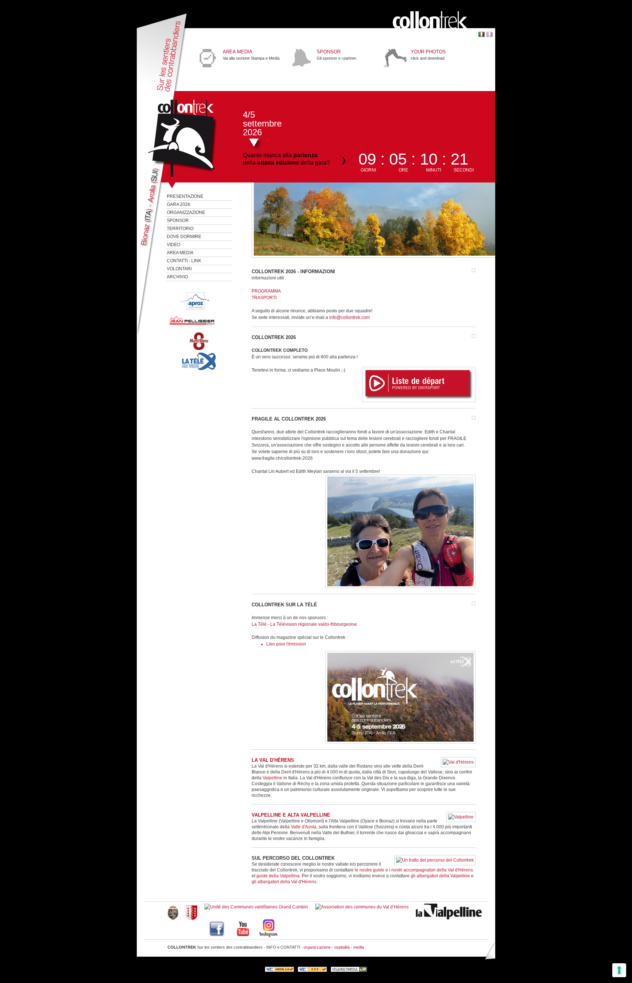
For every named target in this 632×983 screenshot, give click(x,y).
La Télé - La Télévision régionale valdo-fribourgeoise (304, 624)
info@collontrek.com (349, 317)
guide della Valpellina (278, 875)
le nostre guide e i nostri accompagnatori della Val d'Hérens (414, 870)
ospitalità (342, 947)
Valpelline (273, 777)
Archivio (177, 276)
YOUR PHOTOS (428, 51)
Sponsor (178, 220)
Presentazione (185, 196)
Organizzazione (186, 212)
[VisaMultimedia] (349, 970)
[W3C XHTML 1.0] (279, 970)
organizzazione (317, 947)
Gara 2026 (178, 204)
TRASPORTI (264, 297)
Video (173, 244)
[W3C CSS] (312, 970)
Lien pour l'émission (286, 644)
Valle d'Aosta (303, 826)
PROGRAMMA (266, 291)
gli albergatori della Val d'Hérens (284, 881)
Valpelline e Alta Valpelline (291, 815)
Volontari (179, 268)
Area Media (237, 51)
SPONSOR (329, 51)
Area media (180, 252)
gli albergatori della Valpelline (440, 875)
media (358, 947)
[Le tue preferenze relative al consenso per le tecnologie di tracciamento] (619, 970)
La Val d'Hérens (273, 760)
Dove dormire (184, 236)
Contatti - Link (184, 260)
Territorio (180, 228)
